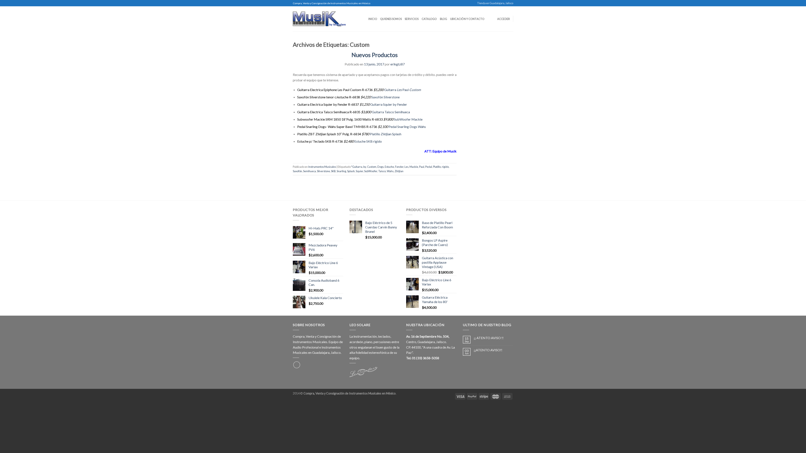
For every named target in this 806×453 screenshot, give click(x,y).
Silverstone (323, 171)
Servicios (412, 19)
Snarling (341, 171)
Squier (359, 171)
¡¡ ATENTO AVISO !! (489, 338)
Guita (388, 90)
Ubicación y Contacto (467, 19)
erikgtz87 (397, 64)
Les (399, 90)
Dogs (380, 166)
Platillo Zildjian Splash (385, 134)
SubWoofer (370, 171)
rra (394, 90)
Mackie (414, 166)
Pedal (428, 166)
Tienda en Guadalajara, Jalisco (495, 3)
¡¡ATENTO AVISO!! (488, 350)
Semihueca (309, 171)
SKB (333, 171)
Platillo (437, 166)
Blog (443, 19)
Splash (351, 171)
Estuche (389, 166)
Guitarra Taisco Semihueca (391, 112)
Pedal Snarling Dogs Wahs (407, 127)
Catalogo (429, 19)
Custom (415, 90)
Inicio (372, 19)
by (364, 166)
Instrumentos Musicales (322, 166)
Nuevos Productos (375, 54)
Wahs (390, 171)
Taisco (382, 171)
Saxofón (297, 171)
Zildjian (399, 171)
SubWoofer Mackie (408, 119)
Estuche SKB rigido (368, 141)
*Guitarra (356, 166)
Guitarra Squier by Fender (388, 104)
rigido (445, 166)
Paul (405, 90)
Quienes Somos (391, 19)
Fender (399, 166)
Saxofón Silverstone (385, 97)
